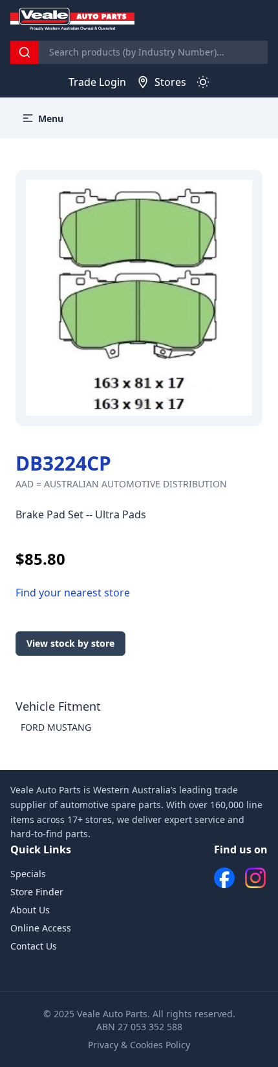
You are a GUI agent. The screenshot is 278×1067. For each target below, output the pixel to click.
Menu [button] (50, 118)
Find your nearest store (73, 592)
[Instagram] (255, 878)
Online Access (40, 928)
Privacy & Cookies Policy (139, 1045)
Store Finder (36, 892)
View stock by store (70, 643)
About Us (30, 910)
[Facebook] (224, 878)
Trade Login (97, 82)
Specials (28, 874)
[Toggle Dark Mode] (203, 82)
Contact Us (33, 946)
